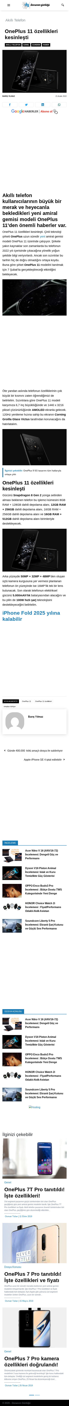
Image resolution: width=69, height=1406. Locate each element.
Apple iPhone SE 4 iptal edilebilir (43, 759)
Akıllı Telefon (15, 20)
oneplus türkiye (10, 706)
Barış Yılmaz (8, 96)
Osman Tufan (11, 1216)
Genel (26, 45)
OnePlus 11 (26, 701)
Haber (46, 45)
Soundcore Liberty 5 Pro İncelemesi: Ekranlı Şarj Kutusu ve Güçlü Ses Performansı (44, 925)
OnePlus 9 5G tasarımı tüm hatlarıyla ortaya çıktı (33, 472)
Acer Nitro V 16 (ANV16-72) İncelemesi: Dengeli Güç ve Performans (41, 854)
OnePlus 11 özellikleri (43, 701)
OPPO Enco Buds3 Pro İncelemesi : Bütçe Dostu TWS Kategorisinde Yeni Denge (43, 890)
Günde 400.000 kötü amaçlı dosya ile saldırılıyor (35, 750)
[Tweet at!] (26, 104)
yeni (42, 236)
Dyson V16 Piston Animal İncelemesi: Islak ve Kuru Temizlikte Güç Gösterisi (40, 872)
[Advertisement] (34, 156)
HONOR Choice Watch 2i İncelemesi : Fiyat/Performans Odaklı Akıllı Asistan (43, 907)
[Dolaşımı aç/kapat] (8, 5)
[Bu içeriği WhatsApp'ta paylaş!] (59, 104)
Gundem (36, 45)
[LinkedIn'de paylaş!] (42, 104)
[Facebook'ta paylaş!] (10, 104)
